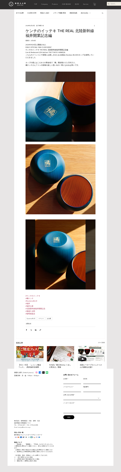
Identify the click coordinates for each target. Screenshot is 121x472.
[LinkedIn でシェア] (36, 330)
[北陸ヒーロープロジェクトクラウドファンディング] (91, 353)
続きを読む (84, 13)
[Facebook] (40, 372)
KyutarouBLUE (31, 318)
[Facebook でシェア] (26, 330)
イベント (41, 318)
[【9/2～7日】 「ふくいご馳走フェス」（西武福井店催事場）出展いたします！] (29, 353)
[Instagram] (36, 372)
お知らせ (28, 323)
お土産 (49, 318)
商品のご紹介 (44, 13)
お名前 (65, 378)
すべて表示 (101, 342)
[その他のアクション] (94, 25)
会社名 (85, 378)
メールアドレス (68, 387)
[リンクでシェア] (40, 330)
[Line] (47, 372)
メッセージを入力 (69, 403)
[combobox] (82, 398)
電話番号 (86, 387)
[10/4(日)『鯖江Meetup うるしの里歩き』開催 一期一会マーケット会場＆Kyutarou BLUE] (60, 353)
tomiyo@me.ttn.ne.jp (24, 427)
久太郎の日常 (31, 13)
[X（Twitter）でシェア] (31, 330)
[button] (94, 4)
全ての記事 (20, 13)
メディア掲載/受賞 (59, 13)
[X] (43, 372)
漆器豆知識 (73, 13)
